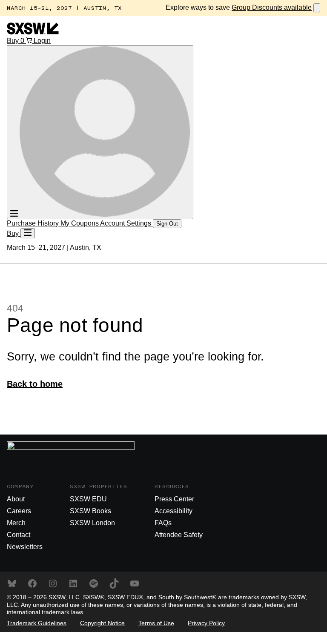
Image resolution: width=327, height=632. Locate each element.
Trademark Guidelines (36, 623)
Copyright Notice (102, 623)
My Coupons (80, 223)
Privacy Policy (206, 623)
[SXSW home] (33, 32)
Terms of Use (156, 623)
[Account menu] (100, 132)
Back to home (35, 384)
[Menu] (27, 233)
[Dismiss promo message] (316, 7)
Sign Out (167, 223)
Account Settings (126, 223)
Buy (13, 40)
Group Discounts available (272, 7)
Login (42, 40)
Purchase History (33, 223)
